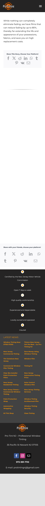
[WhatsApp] (39, 254)
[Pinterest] (15, 261)
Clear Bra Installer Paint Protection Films (10, 375)
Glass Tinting (29, 413)
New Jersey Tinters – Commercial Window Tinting (11, 392)
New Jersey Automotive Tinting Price (32, 375)
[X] (14, 254)
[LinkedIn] (31, 254)
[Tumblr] (5, 261)
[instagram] (22, 455)
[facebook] (16, 455)
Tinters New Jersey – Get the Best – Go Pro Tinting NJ (32, 344)
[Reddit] (22, 254)
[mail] (28, 455)
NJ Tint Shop (8, 413)
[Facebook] (5, 254)
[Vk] (25, 261)
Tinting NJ (28, 366)
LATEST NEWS (10, 337)
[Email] (35, 261)
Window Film (29, 359)
